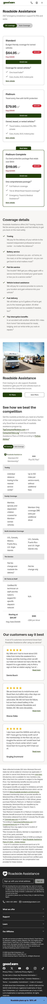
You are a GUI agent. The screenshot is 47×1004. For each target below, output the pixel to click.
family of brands (19, 891)
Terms (5, 982)
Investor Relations (32, 979)
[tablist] (18, 25)
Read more (36, 670)
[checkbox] (4, 886)
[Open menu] (42, 2)
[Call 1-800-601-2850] (32, 2)
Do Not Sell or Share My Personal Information (19, 975)
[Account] (37, 2)
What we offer (9, 909)
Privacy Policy (28, 895)
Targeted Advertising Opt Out (13, 979)
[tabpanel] (23, 119)
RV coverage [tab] (10, 25)
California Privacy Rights (23, 972)
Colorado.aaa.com (11, 819)
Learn (5, 924)
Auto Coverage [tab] (24, 25)
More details (10, 81)
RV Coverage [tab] (8, 446)
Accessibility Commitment (18, 982)
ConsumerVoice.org (11, 433)
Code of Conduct (36, 982)
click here (38, 774)
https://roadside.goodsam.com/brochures (24, 792)
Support (6, 917)
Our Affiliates (8, 931)
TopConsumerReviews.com (14, 430)
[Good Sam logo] (9, 2)
